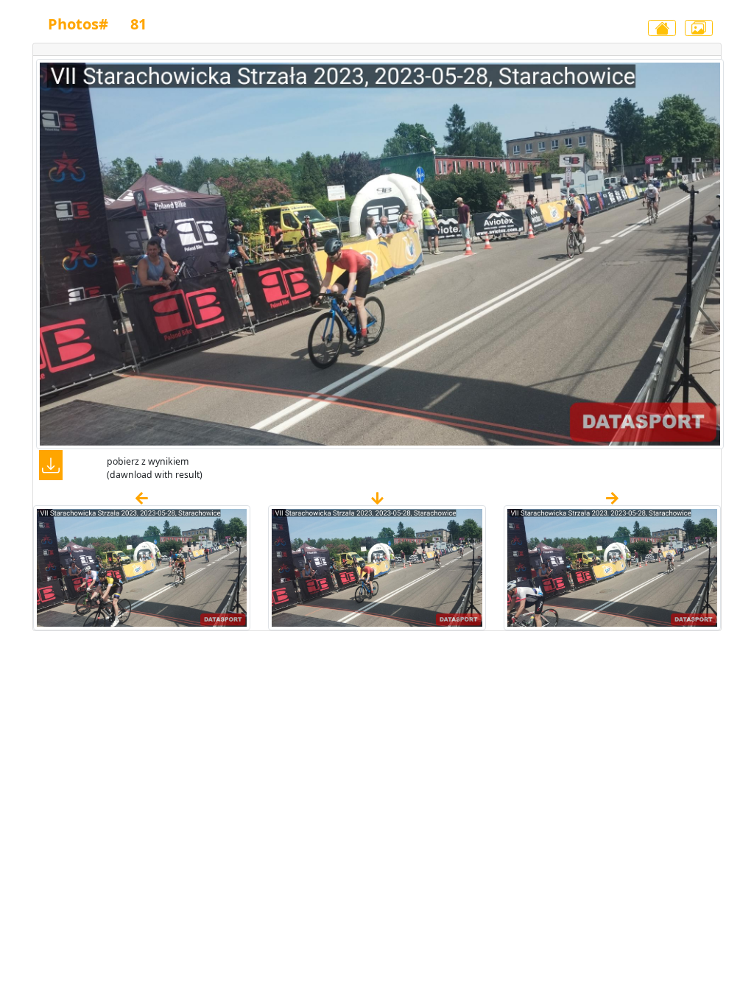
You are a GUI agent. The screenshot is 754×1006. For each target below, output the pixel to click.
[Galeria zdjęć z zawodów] (699, 28)
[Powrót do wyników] (662, 28)
